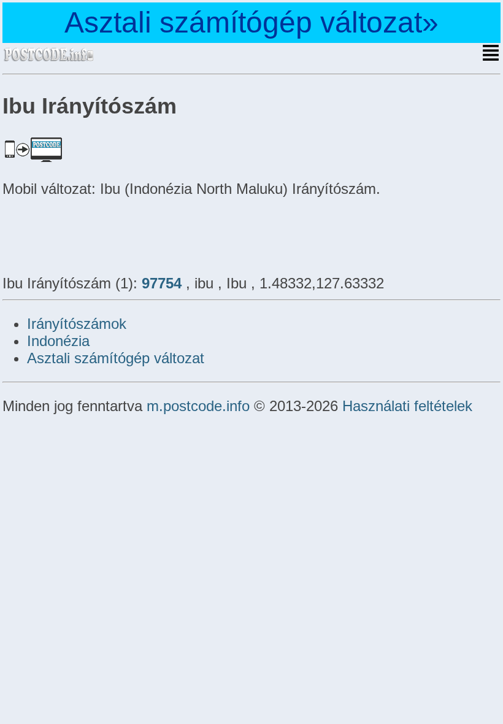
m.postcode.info (198, 406)
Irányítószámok (76, 323)
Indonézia (58, 341)
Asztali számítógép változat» (251, 22)
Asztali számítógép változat (115, 358)
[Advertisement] (100, 234)
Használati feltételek (407, 406)
